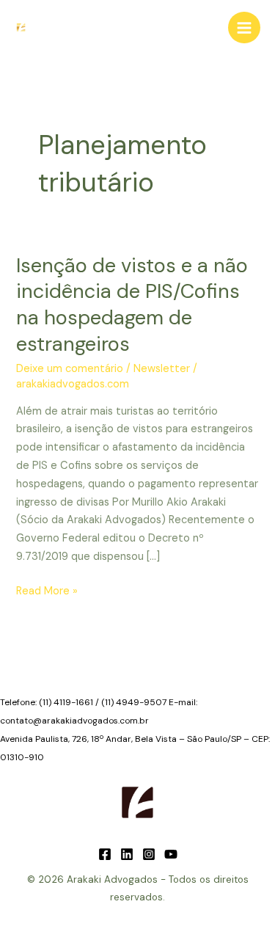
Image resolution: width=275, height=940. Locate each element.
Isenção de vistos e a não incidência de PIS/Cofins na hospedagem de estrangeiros (132, 304)
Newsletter (161, 369)
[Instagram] (148, 854)
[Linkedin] (126, 854)
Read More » (47, 592)
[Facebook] (104, 854)
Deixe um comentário (69, 369)
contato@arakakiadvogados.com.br (74, 720)
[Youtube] (170, 854)
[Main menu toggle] (244, 28)
